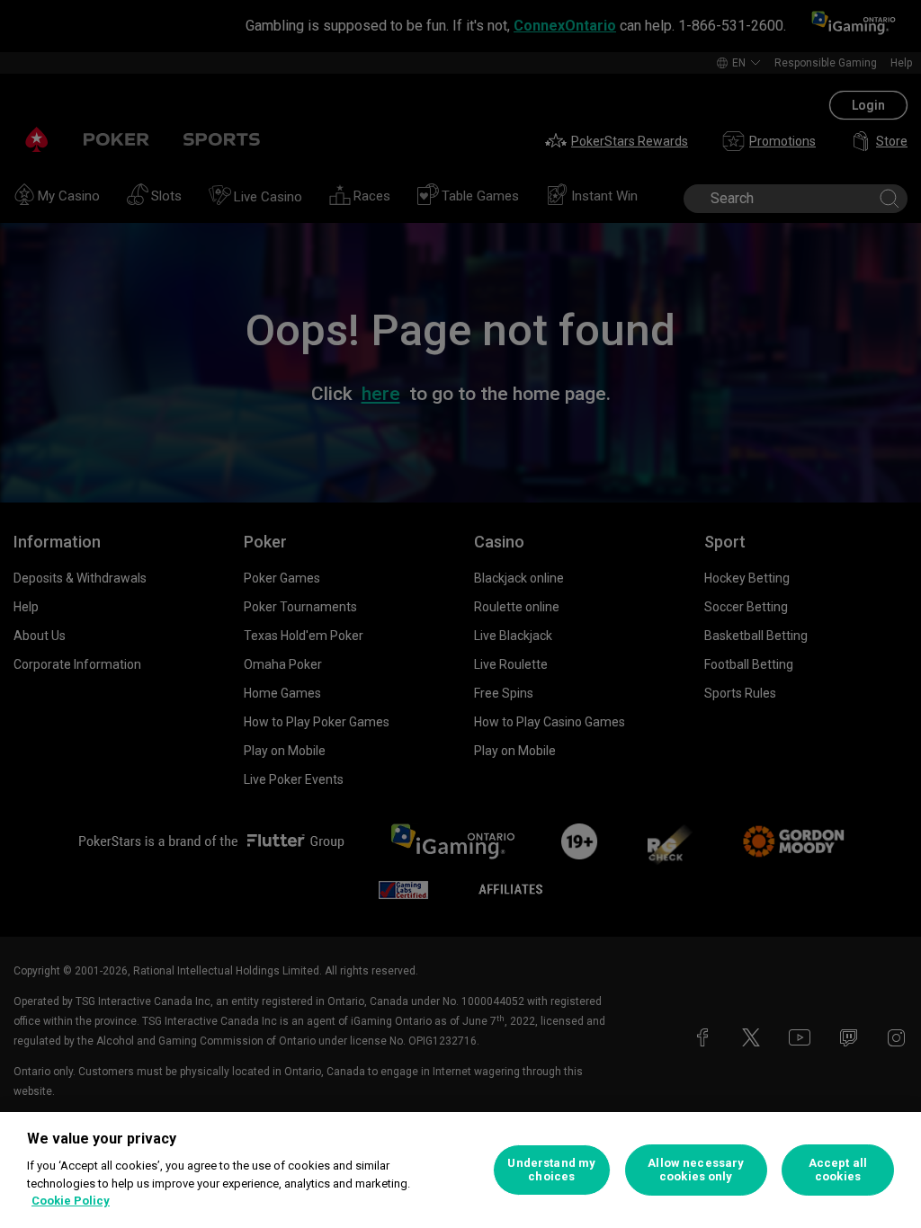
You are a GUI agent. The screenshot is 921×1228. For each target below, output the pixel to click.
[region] (460, 1170)
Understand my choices (551, 1170)
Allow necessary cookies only (696, 1170)
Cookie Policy (70, 1200)
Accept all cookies (838, 1170)
